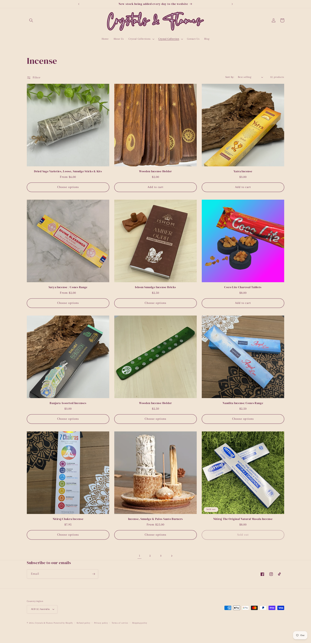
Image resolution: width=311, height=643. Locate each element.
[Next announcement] (232, 4)
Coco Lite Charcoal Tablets (243, 287)
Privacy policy (101, 623)
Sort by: (229, 77)
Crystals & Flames (44, 623)
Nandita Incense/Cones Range (243, 403)
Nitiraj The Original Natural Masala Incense (243, 519)
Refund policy (83, 623)
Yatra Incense (243, 171)
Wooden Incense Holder (155, 171)
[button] (31, 20)
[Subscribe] (93, 574)
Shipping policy (139, 623)
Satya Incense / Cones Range (68, 287)
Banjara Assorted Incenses (68, 403)
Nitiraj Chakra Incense (68, 519)
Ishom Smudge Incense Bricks (155, 287)
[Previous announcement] (79, 4)
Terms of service (120, 623)
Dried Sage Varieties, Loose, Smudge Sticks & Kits (68, 171)
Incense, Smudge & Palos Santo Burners (155, 519)
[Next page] (171, 555)
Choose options (68, 187)
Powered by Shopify (63, 623)
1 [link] (139, 555)
